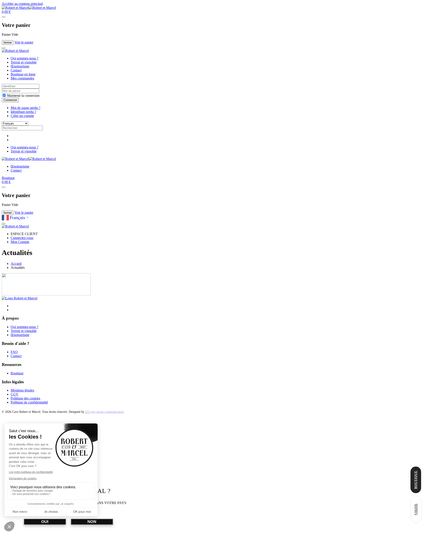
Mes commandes (22, 78)
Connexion (10, 100)
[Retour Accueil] (29, 8)
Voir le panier (23, 42)
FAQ (14, 352)
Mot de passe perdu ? (25, 108)
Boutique (8, 178)
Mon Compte (20, 242)
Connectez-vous (22, 238)
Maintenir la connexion (22, 95)
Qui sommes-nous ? (24, 58)
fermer (8, 42)
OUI (44, 521)
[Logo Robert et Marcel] (19, 298)
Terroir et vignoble (24, 62)
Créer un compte (22, 116)
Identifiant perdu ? (23, 112)
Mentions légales (22, 390)
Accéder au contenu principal (22, 4)
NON (91, 521)
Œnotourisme (20, 66)
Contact (16, 70)
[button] (6, 12)
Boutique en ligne (23, 74)
